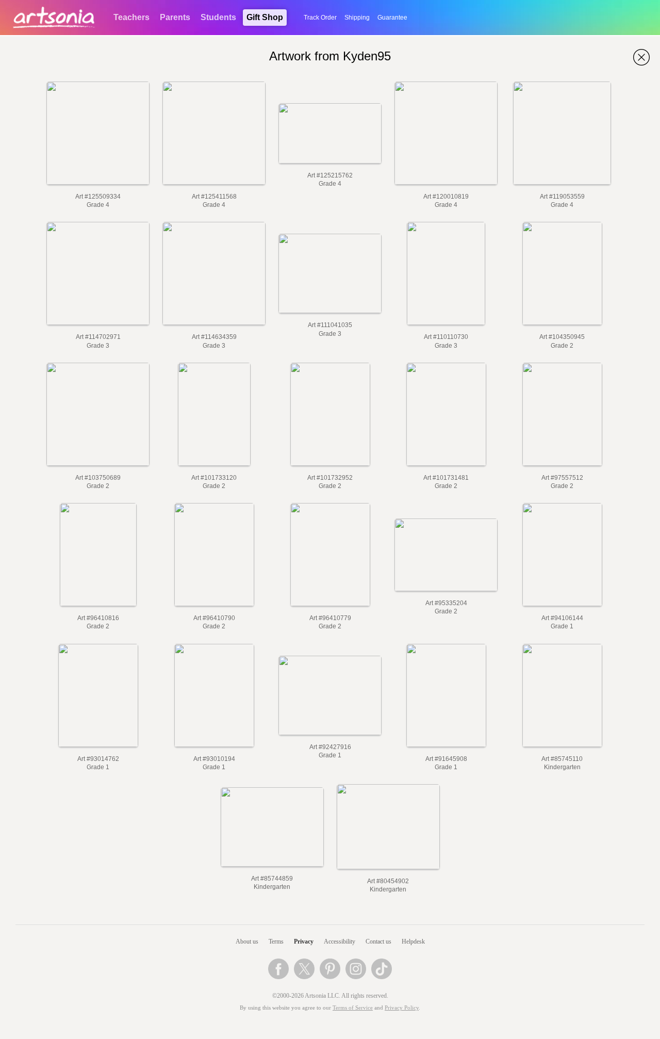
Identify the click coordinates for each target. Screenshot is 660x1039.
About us (247, 941)
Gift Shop (264, 17)
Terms (276, 941)
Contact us (378, 941)
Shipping (357, 17)
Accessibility (339, 941)
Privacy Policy (402, 1008)
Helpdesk (413, 941)
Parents (175, 17)
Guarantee (392, 17)
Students (218, 17)
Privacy (304, 941)
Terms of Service (353, 1008)
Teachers (131, 17)
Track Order (320, 17)
